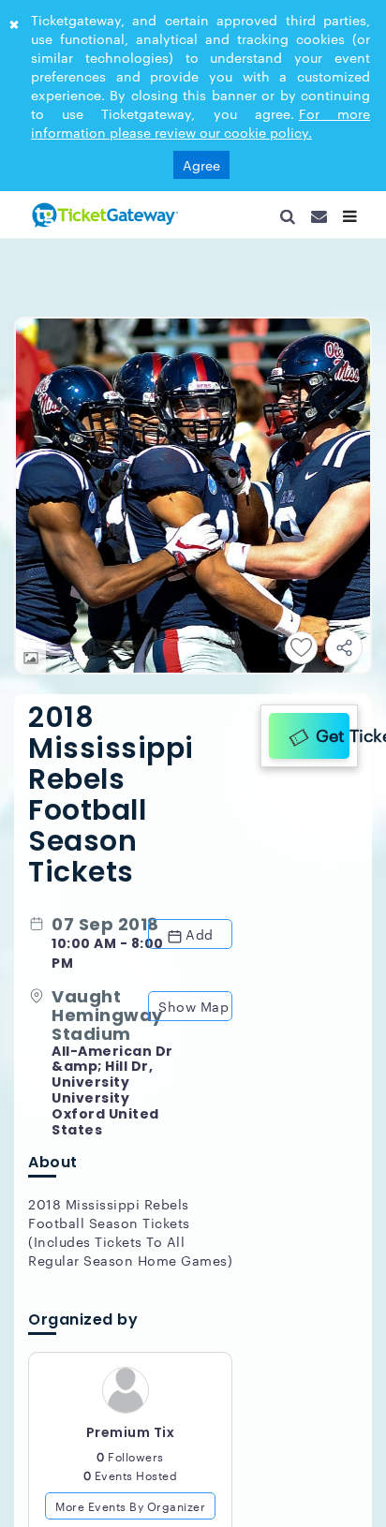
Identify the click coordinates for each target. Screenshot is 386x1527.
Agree (201, 165)
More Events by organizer (130, 1513)
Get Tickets (327, 732)
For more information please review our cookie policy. (200, 122)
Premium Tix (130, 1440)
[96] (103, 214)
